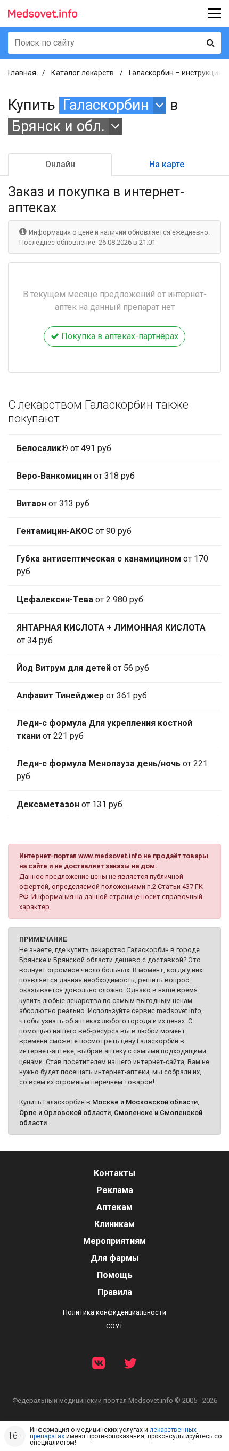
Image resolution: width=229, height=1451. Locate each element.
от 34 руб (111, 634)
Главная (22, 72)
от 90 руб (74, 531)
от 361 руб (82, 695)
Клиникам (114, 1224)
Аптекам (114, 1207)
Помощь (115, 1275)
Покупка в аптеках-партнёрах (118, 336)
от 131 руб (69, 804)
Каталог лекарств (82, 72)
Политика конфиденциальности (114, 1312)
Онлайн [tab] (60, 164)
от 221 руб (104, 729)
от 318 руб (76, 476)
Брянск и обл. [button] (58, 126)
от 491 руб (64, 448)
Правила (114, 1292)
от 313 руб (53, 503)
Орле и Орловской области (65, 1113)
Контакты (114, 1173)
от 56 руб (83, 668)
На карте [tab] (166, 164)
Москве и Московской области (145, 1102)
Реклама (114, 1190)
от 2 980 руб (80, 599)
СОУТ (114, 1326)
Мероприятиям (114, 1241)
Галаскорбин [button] (106, 105)
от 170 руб (112, 565)
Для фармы (115, 1258)
